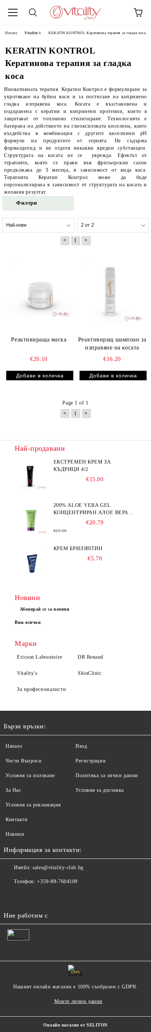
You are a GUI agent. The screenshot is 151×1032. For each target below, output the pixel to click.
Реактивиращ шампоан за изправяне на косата (112, 343)
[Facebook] (13, 896)
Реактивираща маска (38, 339)
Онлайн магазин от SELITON (75, 1025)
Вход (81, 746)
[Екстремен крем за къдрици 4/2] (31, 474)
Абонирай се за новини (45, 609)
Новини (14, 834)
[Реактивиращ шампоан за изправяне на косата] (112, 291)
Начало (13, 746)
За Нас (13, 790)
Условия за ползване (30, 775)
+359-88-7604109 (57, 881)
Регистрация (90, 761)
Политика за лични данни (107, 775)
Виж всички (28, 622)
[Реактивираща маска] (38, 291)
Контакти (16, 819)
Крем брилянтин (78, 548)
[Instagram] (29, 896)
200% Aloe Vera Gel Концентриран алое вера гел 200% (91, 509)
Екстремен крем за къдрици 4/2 (82, 465)
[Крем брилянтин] (31, 561)
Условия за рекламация (33, 805)
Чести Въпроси (23, 761)
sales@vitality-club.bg (58, 867)
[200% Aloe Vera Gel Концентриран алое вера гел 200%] (31, 518)
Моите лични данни (78, 1001)
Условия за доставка (100, 790)
